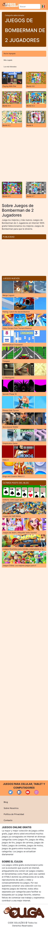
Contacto (8, 820)
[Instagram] (36, 792)
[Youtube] (28, 792)
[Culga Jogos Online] (24, 912)
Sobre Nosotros (11, 808)
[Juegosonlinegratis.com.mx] (11, 5)
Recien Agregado (10, 53)
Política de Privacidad (14, 814)
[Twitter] (10, 792)
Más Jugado (8, 60)
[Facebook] (19, 792)
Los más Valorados (10, 67)
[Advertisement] (24, 154)
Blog (6, 802)
